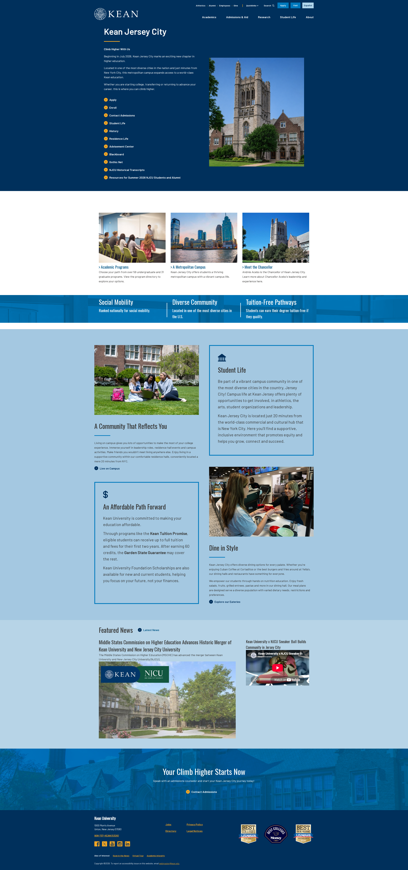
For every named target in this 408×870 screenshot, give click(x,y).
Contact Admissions (122, 115)
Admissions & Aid (237, 17)
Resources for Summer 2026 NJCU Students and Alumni (144, 177)
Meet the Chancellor (258, 267)
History (113, 131)
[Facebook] (96, 843)
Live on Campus (110, 468)
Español (308, 5)
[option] (308, 5)
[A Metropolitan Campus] (204, 238)
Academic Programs (114, 267)
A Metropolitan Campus (189, 267)
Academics (209, 17)
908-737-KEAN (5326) (106, 835)
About (310, 17)
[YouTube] (112, 843)
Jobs (168, 824)
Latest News (151, 630)
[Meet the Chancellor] (275, 238)
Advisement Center (121, 146)
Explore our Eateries (227, 601)
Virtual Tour (138, 855)
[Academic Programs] (132, 238)
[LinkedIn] (127, 843)
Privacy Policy (195, 824)
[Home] (116, 14)
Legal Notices (195, 830)
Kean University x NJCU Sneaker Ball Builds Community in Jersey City (276, 644)
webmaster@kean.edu (169, 863)
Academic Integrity (156, 855)
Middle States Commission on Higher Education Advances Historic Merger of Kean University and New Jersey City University (165, 646)
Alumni (212, 5)
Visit (295, 5)
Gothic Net (116, 162)
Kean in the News (121, 855)
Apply (283, 5)
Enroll (113, 107)
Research (264, 17)
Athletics (200, 5)
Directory (170, 830)
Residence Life (118, 138)
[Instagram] (119, 843)
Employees (224, 5)
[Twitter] (104, 843)
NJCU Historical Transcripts (127, 170)
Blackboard (116, 154)
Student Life (288, 17)
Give (236, 5)
